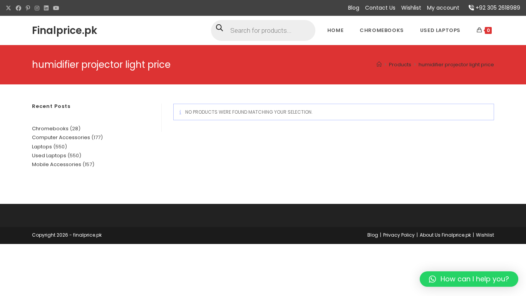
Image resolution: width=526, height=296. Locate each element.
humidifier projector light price (456, 64)
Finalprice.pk (64, 30)
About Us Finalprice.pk (445, 235)
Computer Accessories (61, 137)
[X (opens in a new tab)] (9, 8)
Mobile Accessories (56, 164)
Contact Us (380, 8)
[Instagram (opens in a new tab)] (37, 8)
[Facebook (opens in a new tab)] (18, 8)
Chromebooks (50, 128)
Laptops (42, 146)
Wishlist (411, 8)
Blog (353, 8)
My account (443, 8)
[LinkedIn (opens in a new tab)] (46, 8)
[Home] (379, 64)
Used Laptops (49, 155)
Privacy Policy (399, 235)
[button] (469, 279)
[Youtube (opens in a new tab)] (56, 8)
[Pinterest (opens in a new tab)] (27, 8)
